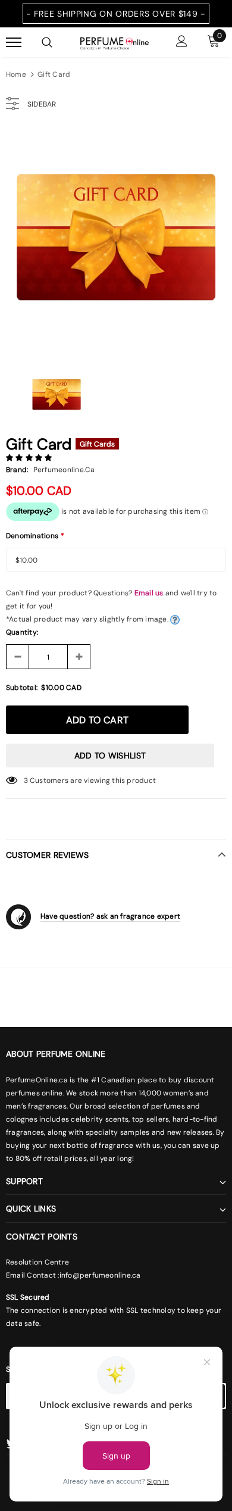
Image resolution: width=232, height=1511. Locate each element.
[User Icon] (181, 42)
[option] (116, 240)
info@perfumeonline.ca (100, 1275)
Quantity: (22, 632)
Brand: (17, 469)
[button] (30, 458)
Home (16, 74)
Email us (149, 593)
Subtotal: (21, 687)
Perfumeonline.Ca (64, 469)
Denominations (35, 536)
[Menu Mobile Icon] (13, 43)
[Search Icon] (47, 42)
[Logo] (114, 42)
